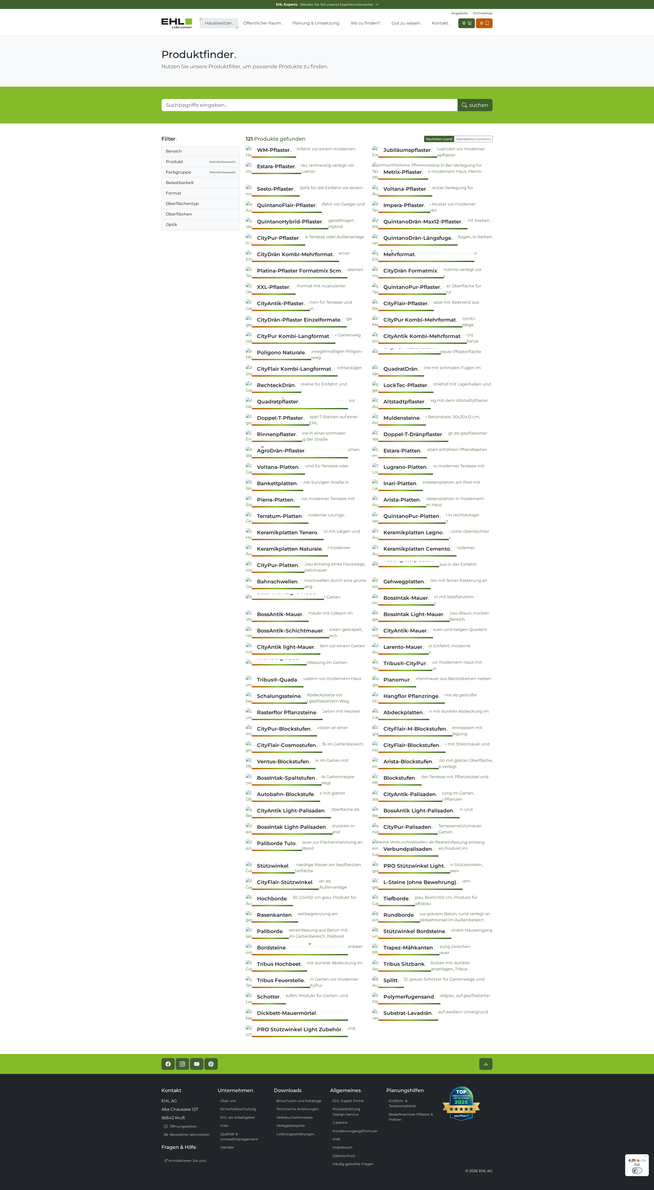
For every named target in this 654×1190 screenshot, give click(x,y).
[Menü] (646, 1157)
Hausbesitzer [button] (218, 23)
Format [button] (173, 193)
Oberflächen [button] (179, 214)
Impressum (342, 1147)
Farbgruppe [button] (200, 172)
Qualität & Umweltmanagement (239, 1136)
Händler (227, 1147)
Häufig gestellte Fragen (353, 1164)
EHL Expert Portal (348, 1101)
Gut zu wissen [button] (406, 23)
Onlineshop (483, 13)
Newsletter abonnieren (189, 1134)
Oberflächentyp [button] (182, 203)
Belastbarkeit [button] (180, 182)
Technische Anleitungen (297, 1109)
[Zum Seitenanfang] (486, 1064)
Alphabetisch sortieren (473, 139)
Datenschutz (344, 1156)
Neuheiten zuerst (439, 139)
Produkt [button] (200, 161)
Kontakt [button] (440, 23)
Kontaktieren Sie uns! (187, 1161)
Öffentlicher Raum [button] (262, 23)
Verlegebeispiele (290, 1126)
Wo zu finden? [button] (365, 23)
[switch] (637, 1171)
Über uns (228, 1101)
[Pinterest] (211, 1064)
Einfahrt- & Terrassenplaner (402, 1103)
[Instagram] (182, 1064)
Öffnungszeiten (183, 1126)
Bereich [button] (174, 151)
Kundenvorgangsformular (355, 1131)
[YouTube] (196, 1064)
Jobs (224, 1126)
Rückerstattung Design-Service (346, 1111)
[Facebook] (168, 1064)
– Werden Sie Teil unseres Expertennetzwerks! (325, 4)
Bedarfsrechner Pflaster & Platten (411, 1116)
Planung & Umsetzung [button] (316, 23)
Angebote (459, 13)
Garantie (340, 1122)
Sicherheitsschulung (238, 1109)
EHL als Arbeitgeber (237, 1117)
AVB (336, 1139)
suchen (478, 105)
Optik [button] (171, 224)
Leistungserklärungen (295, 1134)
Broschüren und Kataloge (298, 1101)
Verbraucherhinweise (294, 1117)
